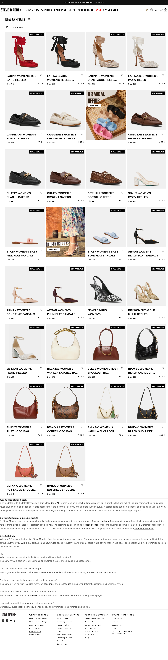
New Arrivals (35, 631)
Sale (98, 10)
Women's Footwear (38, 618)
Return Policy (63, 625)
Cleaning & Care (64, 637)
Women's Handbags (38, 622)
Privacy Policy (91, 631)
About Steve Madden (94, 618)
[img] (156, 10)
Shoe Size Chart (64, 634)
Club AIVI (89, 622)
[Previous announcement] (3, 2)
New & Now (32, 10)
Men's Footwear (36, 625)
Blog (87, 637)
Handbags (60, 10)
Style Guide (34, 634)
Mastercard (117, 625)
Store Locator (91, 628)
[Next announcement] (165, 2)
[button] (31, 10)
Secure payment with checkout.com (122, 632)
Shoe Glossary (63, 641)
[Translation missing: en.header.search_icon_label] (156, 10)
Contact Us (62, 644)
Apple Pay (117, 618)
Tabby (115, 622)
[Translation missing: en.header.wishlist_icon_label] (161, 10)
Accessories (85, 10)
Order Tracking (64, 628)
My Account (62, 618)
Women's (46, 10)
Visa (114, 628)
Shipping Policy (64, 622)
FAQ (59, 631)
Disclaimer (90, 634)
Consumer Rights (93, 625)
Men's (72, 10)
